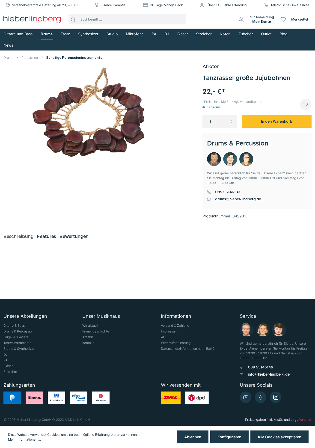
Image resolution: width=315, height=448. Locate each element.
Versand (305, 419)
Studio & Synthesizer (19, 348)
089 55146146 (260, 367)
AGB (164, 337)
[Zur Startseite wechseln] (32, 19)
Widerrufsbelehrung (176, 343)
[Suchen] (73, 19)
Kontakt (88, 343)
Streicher (10, 372)
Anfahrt (87, 337)
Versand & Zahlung (175, 325)
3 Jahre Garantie (112, 5)
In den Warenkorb (276, 121)
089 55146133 (227, 192)
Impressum (169, 331)
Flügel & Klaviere (15, 337)
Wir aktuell (90, 325)
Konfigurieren (229, 437)
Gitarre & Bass (14, 325)
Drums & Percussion (18, 331)
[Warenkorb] (313, 19)
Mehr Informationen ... (24, 439)
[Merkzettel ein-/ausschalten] (306, 104)
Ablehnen (192, 437)
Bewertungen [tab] (74, 236)
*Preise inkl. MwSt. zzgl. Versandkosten (232, 102)
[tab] (18, 236)
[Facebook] (260, 397)
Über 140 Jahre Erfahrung (227, 5)
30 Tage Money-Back (166, 5)
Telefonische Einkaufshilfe (289, 5)
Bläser (8, 366)
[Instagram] (275, 397)
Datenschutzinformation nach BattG (188, 348)
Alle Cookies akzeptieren (279, 437)
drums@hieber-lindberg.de (238, 199)
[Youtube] (245, 397)
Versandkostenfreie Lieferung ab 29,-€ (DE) (45, 5)
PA (5, 360)
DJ (5, 354)
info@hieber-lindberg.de (269, 374)
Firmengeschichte (95, 331)
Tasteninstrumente (17, 343)
